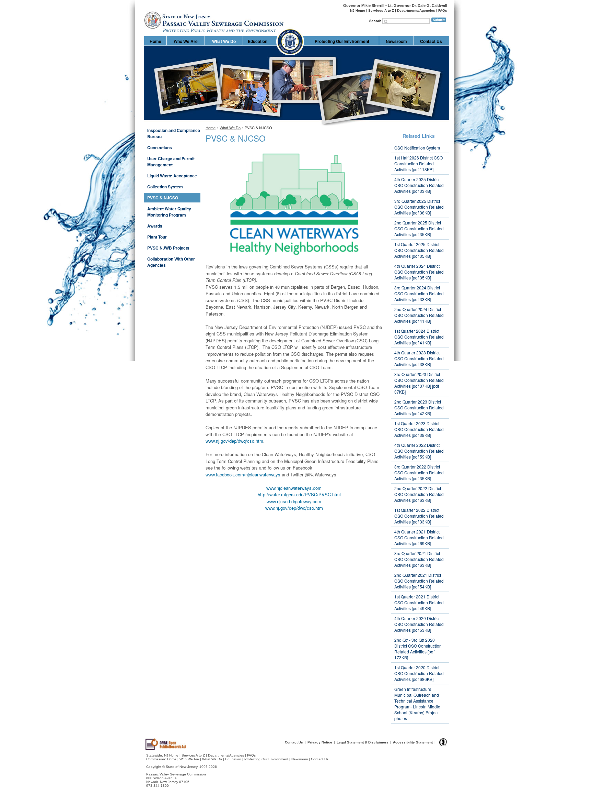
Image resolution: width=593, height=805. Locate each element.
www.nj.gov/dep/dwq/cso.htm (234, 441)
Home (155, 41)
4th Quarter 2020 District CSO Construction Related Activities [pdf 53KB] (419, 624)
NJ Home (357, 10)
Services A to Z (381, 10)
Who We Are (186, 41)
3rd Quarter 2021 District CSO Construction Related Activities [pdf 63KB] (419, 559)
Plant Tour (157, 237)
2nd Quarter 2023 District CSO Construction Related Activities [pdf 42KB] (419, 407)
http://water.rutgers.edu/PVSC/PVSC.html (299, 494)
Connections (159, 147)
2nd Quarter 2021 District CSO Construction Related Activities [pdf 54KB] (419, 580)
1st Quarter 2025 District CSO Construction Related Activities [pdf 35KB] (419, 250)
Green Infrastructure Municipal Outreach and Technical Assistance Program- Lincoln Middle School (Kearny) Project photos (417, 703)
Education (257, 41)
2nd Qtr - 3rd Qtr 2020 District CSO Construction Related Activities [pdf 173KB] (418, 648)
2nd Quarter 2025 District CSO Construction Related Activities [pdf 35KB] (419, 228)
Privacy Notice (319, 742)
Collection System (165, 187)
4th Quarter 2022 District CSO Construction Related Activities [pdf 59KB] (419, 451)
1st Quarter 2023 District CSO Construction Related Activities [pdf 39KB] (419, 429)
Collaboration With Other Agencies (171, 262)
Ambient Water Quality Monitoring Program (169, 212)
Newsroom (396, 41)
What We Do (224, 41)
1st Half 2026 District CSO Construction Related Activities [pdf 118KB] (418, 163)
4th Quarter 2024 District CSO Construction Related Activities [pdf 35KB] (419, 271)
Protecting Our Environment (342, 41)
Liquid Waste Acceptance (172, 176)
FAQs (442, 10)
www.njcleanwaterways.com (294, 488)
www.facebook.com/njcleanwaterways (243, 474)
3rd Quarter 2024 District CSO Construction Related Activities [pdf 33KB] (419, 293)
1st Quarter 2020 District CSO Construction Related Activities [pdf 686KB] (419, 673)
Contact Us (431, 41)
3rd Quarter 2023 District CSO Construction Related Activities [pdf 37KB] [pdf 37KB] (419, 383)
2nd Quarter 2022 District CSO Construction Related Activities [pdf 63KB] (419, 494)
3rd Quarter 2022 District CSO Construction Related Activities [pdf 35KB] (419, 472)
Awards (154, 226)
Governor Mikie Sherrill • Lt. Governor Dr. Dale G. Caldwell (395, 5)
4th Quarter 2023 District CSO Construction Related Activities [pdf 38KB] (419, 358)
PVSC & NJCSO (162, 198)
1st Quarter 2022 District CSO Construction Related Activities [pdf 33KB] (419, 516)
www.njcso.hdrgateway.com (294, 501)
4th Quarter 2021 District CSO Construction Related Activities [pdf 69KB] (419, 537)
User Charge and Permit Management (171, 161)
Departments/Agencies (416, 10)
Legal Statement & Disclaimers (362, 742)
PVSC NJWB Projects (168, 248)
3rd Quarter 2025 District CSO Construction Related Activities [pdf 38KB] (419, 207)
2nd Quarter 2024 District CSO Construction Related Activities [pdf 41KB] (419, 315)
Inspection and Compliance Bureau (173, 133)
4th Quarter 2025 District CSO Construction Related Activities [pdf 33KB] (419, 185)
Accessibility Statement (413, 742)
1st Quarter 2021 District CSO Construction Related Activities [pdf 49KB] (419, 602)
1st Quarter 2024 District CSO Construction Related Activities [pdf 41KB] (419, 336)
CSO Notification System (417, 148)
